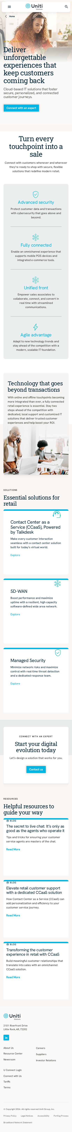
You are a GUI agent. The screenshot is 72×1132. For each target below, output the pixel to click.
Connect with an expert (21, 108)
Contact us (36, 769)
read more (13, 849)
